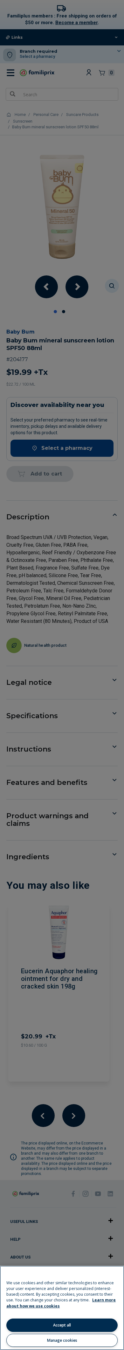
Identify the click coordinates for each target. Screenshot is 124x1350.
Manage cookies (62, 1340)
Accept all (62, 1325)
